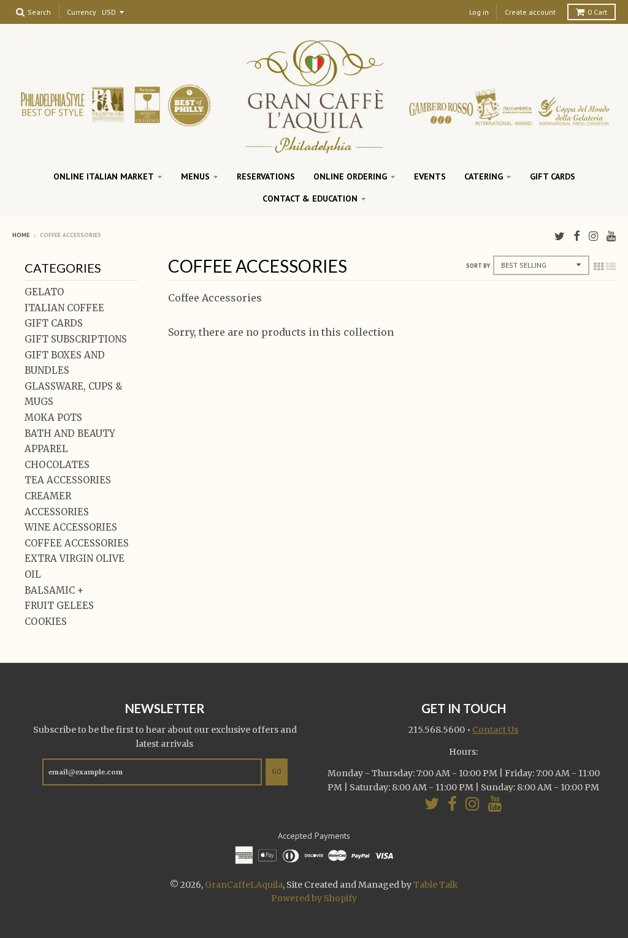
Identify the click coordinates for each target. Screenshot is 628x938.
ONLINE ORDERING (350, 176)
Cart (597, 12)
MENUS (195, 176)
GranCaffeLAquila (244, 884)
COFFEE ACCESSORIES (77, 543)
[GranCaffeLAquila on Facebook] (576, 236)
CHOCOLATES (57, 465)
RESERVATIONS (266, 176)
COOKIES (46, 621)
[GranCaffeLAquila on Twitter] (559, 236)
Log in (479, 12)
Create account (530, 12)
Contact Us (495, 729)
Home (20, 235)
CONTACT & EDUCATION (310, 198)
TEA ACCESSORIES (68, 480)
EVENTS (430, 176)
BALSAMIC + (54, 590)
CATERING (483, 176)
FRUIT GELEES (59, 605)
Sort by (478, 265)
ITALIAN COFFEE (64, 308)
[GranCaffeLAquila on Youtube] (611, 236)
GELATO (44, 292)
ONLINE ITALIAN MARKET (103, 176)
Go (276, 771)
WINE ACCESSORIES (71, 527)
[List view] (611, 266)
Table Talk (435, 884)
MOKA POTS (53, 417)
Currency (81, 12)
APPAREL (46, 449)
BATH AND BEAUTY (70, 433)
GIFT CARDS (552, 176)
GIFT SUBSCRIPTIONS (76, 339)
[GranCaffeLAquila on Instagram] (593, 236)
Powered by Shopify (314, 898)
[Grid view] (598, 266)
